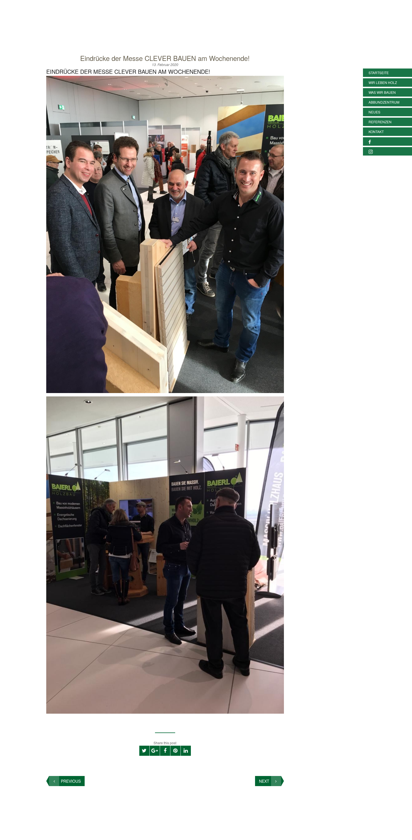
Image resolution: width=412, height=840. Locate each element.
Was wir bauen (382, 92)
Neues (374, 111)
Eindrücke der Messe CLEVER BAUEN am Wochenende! (165, 58)
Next (264, 781)
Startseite (379, 72)
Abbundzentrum (384, 102)
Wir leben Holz (383, 82)
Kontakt (376, 131)
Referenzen (380, 121)
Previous (71, 781)
